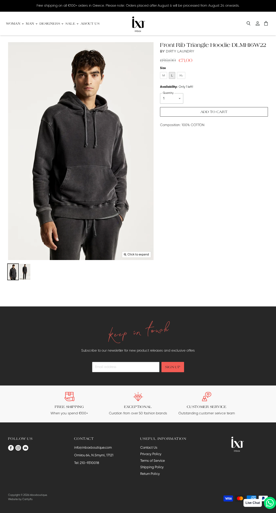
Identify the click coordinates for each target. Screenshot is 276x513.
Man (30, 23)
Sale (70, 23)
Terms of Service (152, 461)
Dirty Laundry (180, 51)
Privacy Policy (150, 454)
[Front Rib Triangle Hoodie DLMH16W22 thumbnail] (13, 272)
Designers (50, 23)
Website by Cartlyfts (20, 499)
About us (90, 23)
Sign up (172, 367)
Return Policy (150, 474)
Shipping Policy (152, 467)
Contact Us (148, 447)
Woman (13, 23)
